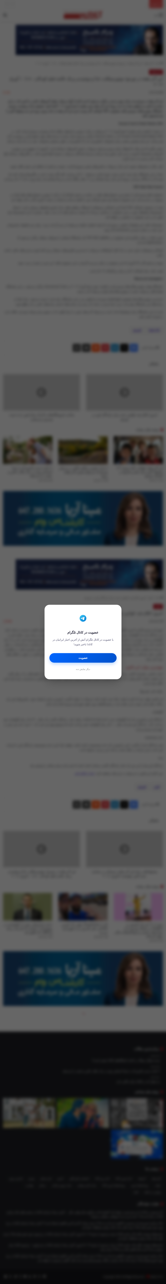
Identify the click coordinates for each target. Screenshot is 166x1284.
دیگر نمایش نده (83, 669)
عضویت (83, 657)
